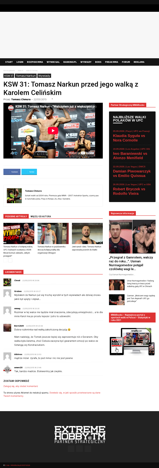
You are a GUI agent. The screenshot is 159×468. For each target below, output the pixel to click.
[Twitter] (153, 2)
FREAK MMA (111, 61)
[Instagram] (148, 2)
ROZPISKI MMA (35, 61)
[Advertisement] (79, 35)
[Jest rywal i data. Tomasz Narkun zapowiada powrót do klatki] (87, 233)
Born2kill (19, 326)
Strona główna (9, 70)
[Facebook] (143, 2)
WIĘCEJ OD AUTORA (41, 216)
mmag (17, 308)
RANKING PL (70, 61)
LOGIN (19, 61)
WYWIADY (85, 61)
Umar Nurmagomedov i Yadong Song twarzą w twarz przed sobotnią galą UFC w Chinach (140, 283)
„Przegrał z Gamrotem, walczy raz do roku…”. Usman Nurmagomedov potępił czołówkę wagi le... (131, 263)
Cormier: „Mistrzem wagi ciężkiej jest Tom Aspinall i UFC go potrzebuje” (141, 298)
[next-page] (10, 260)
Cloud (17, 280)
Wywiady (44, 75)
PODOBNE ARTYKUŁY (16, 216)
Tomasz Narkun (26, 75)
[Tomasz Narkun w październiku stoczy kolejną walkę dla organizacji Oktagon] (53, 233)
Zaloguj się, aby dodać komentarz (20, 386)
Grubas (18, 291)
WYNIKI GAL (53, 61)
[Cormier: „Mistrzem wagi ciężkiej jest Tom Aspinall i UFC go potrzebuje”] (117, 299)
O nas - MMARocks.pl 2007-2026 (17, 465)
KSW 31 (20, 70)
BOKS (98, 61)
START (9, 61)
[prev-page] (5, 260)
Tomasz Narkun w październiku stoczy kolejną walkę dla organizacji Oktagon (52, 249)
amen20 (18, 367)
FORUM (126, 61)
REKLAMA (139, 61)
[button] (152, 62)
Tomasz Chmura (20, 99)
